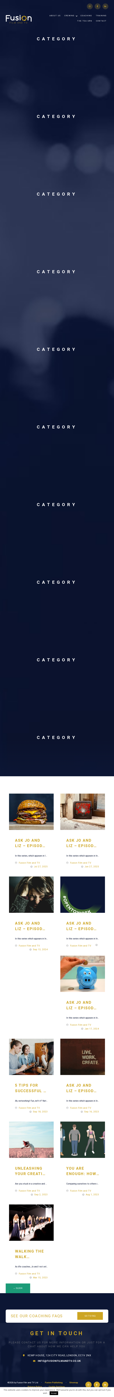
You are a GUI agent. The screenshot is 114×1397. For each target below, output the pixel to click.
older (18, 1288)
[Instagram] (90, 6)
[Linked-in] (105, 6)
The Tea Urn (84, 21)
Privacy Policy (35, 1386)
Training (101, 16)
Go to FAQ (90, 1316)
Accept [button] (54, 1393)
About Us (55, 16)
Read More (66, 1393)
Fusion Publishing (54, 1382)
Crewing (69, 16)
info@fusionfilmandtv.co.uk (59, 1360)
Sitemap (73, 1382)
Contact (101, 21)
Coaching (86, 16)
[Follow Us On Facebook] (98, 6)
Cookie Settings (57, 1386)
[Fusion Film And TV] (19, 19)
